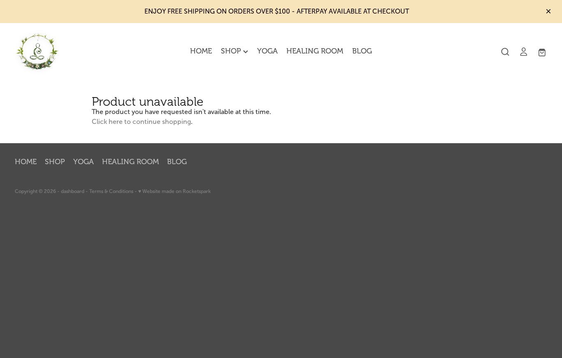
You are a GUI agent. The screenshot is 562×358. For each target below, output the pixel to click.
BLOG (362, 51)
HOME (201, 51)
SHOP (232, 51)
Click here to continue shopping (141, 121)
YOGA (267, 51)
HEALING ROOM (314, 51)
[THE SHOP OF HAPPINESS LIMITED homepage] (68, 51)
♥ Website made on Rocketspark (174, 191)
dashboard (72, 191)
